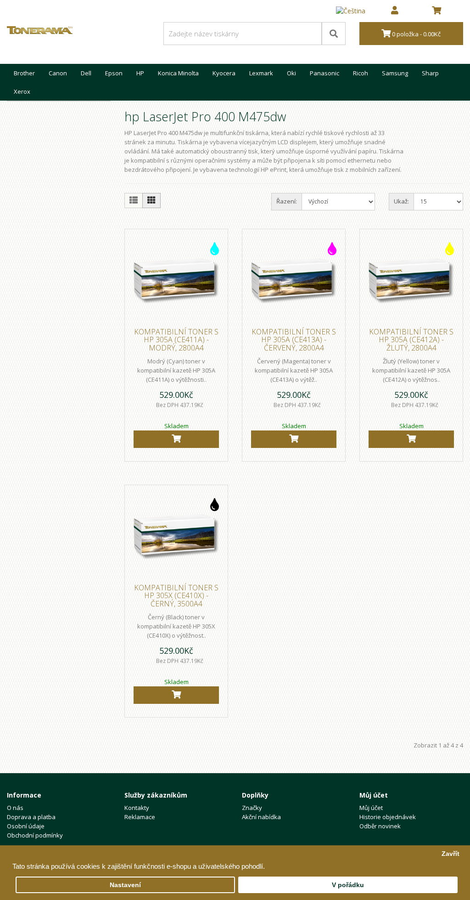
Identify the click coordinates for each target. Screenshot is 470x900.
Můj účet (371, 808)
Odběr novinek (380, 826)
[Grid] (151, 200)
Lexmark (261, 73)
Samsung (395, 73)
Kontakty (136, 808)
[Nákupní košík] (436, 11)
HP (140, 73)
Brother (24, 73)
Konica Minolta (178, 73)
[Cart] (176, 439)
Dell (86, 73)
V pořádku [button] (348, 885)
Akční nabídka (261, 817)
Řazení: (286, 201)
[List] (133, 200)
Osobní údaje (26, 826)
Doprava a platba (31, 817)
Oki (291, 73)
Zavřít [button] (450, 853)
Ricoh (360, 73)
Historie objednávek (387, 817)
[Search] (334, 33)
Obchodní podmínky (35, 835)
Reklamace (139, 817)
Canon (58, 73)
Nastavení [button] (125, 885)
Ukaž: (401, 201)
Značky (252, 808)
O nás (15, 808)
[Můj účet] (394, 11)
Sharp (430, 73)
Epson (114, 73)
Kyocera (224, 73)
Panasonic (324, 73)
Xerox (22, 91)
